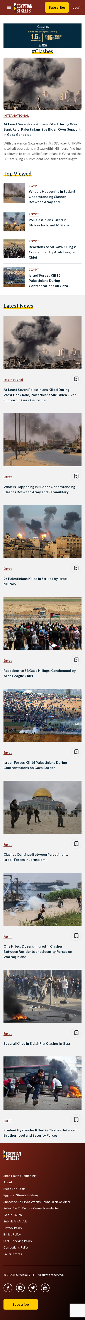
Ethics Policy (12, 1234)
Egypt (34, 186)
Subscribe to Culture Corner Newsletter (31, 1208)
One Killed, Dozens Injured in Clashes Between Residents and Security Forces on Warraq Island (37, 951)
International (16, 115)
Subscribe (57, 7)
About (7, 1182)
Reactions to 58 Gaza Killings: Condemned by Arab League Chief (52, 252)
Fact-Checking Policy (17, 1241)
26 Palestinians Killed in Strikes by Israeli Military (49, 222)
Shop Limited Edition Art (20, 1175)
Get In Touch (12, 1215)
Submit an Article (15, 1221)
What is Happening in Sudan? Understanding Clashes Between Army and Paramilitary (52, 196)
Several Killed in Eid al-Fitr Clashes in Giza (36, 1043)
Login (77, 7)
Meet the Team (14, 1188)
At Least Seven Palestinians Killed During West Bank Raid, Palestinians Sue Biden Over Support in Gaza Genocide (42, 129)
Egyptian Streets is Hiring (21, 1195)
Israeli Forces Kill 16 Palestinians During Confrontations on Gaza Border (48, 280)
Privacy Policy (12, 1228)
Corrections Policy (16, 1247)
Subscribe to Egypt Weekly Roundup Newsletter (36, 1202)
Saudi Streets (12, 1254)
